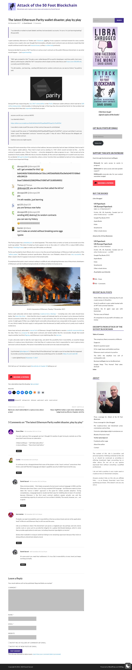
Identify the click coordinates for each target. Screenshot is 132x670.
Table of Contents (98, 334)
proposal (24, 333)
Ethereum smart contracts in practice (106, 352)
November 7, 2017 (32, 358)
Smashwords (98, 228)
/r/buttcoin (39, 40)
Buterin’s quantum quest (101, 346)
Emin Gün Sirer (20, 316)
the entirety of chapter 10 (39, 366)
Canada (114, 212)
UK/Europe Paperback (103, 206)
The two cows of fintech (101, 314)
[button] (128, 666)
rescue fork (33, 330)
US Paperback (99, 204)
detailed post (28, 242)
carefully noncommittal (74, 330)
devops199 (18, 400)
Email (11, 624)
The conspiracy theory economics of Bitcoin (108, 339)
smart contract (53, 400)
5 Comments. (37, 23)
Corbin (18, 459)
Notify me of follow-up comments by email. (28, 643)
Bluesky (96, 434)
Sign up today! (34, 384)
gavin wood (40, 400)
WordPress (112, 667)
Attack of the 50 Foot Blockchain (47, 5)
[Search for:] (108, 20)
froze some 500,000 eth (73, 61)
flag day (27, 335)
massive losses (35, 45)
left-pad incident (22, 157)
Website (11, 633)
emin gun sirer (26, 400)
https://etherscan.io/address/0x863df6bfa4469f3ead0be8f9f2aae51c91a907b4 (36, 123)
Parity (51, 103)
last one (58, 335)
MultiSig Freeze (18, 247)
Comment (12, 587)
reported (28, 108)
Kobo (95, 224)
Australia (108, 212)
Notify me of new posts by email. (23, 646)
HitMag (121, 667)
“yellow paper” (13, 254)
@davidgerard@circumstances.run (112, 431)
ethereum (33, 400)
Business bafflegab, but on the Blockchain (107, 361)
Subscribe (98, 143)
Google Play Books (100, 218)
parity (46, 400)
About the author (99, 444)
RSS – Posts (98, 279)
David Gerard (28, 23)
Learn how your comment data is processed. (47, 654)
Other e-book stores (100, 231)
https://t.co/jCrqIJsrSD (70, 354)
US (103, 212)
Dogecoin (97, 342)
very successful (76, 254)
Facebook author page (101, 441)
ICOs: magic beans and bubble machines (106, 349)
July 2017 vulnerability (36, 103)
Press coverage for (104, 422)
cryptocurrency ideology (48, 314)
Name (11, 615)
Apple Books (98, 221)
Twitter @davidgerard (101, 438)
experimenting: (27, 52)
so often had (49, 45)
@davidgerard (24, 351)
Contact (96, 447)
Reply (19, 451)
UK (100, 212)
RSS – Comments (99, 283)
